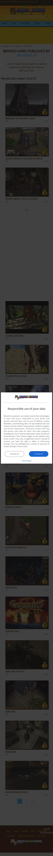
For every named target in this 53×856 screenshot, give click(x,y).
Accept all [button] (39, 453)
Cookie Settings (10, 446)
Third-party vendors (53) (35, 428)
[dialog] (26, 428)
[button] (26, 460)
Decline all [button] (14, 454)
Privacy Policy (22, 446)
